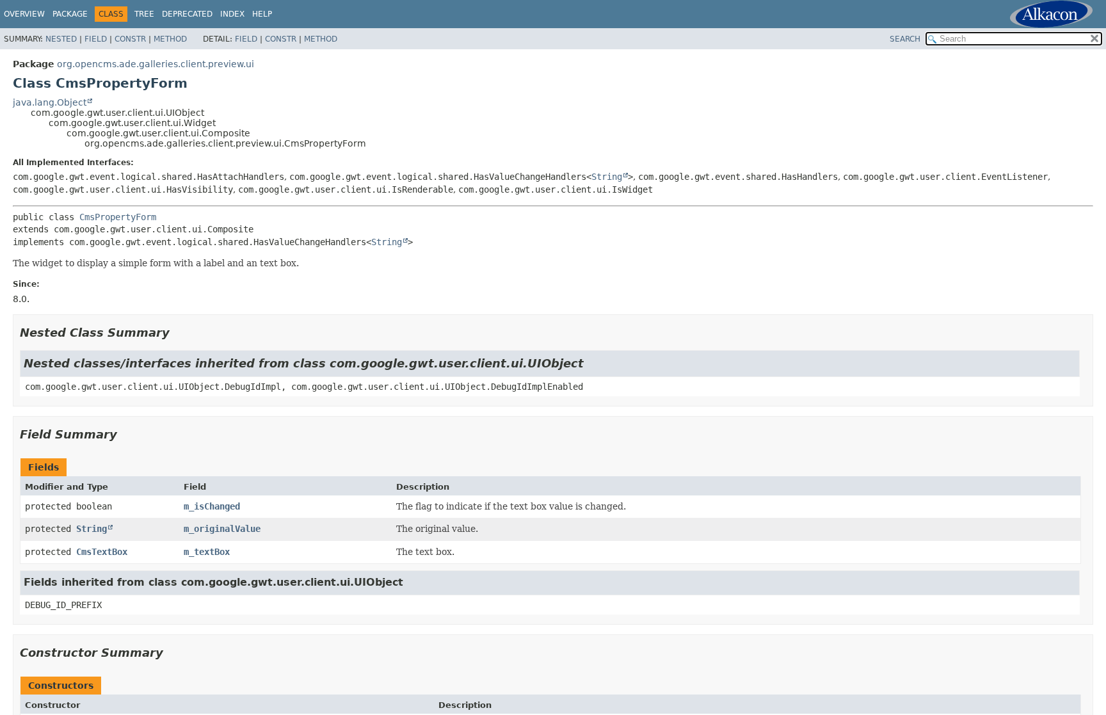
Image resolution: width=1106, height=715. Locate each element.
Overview (24, 14)
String (606, 177)
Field (95, 39)
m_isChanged (212, 506)
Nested (61, 39)
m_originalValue (222, 529)
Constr (130, 39)
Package (70, 14)
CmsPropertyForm (117, 217)
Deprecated (187, 14)
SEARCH (905, 39)
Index (232, 14)
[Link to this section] (178, 332)
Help (262, 14)
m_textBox (207, 552)
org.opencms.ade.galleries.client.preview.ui (155, 64)
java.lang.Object (49, 102)
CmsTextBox (101, 552)
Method (170, 39)
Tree (144, 14)
